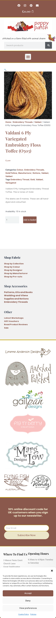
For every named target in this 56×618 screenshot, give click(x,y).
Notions (36, 173)
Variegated (10, 183)
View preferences (28, 608)
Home (8, 122)
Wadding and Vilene (16, 295)
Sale (6, 328)
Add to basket (29, 219)
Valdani (37, 122)
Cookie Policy (23, 614)
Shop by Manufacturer (16, 273)
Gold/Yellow (11, 173)
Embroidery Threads (23, 122)
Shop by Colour (12, 267)
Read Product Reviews (16, 324)
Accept (28, 593)
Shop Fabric (12, 257)
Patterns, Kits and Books (18, 292)
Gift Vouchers (11, 321)
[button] (52, 570)
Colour (20, 170)
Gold (32, 179)
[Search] (48, 45)
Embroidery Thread (20, 179)
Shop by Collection (14, 263)
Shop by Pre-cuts (13, 276)
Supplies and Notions (16, 298)
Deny (28, 600)
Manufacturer (25, 173)
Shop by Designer (13, 270)
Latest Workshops (14, 318)
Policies (33, 614)
